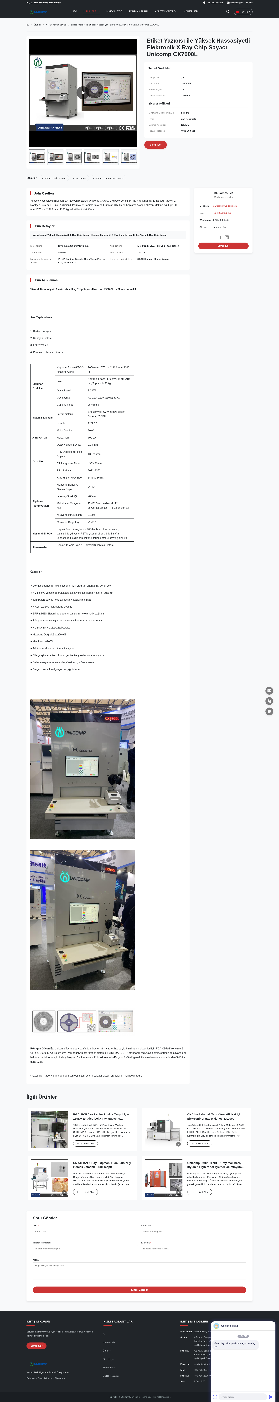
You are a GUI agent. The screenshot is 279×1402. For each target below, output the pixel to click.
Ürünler (37, 24)
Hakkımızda (114, 11)
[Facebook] (220, 237)
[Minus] (271, 1326)
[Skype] (269, 701)
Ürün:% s (90, 11)
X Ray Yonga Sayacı (56, 24)
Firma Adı (146, 1225)
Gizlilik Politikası (111, 1376)
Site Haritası (109, 1367)
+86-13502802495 (221, 213)
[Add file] (215, 1396)
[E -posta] (269, 691)
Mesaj (37, 1259)
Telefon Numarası (42, 1242)
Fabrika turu (138, 11)
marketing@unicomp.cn (241, 2)
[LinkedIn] (227, 237)
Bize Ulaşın (108, 1359)
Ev (75, 11)
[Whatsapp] (269, 711)
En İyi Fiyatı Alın (85, 1143)
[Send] (271, 1396)
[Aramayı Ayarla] (228, 12)
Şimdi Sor (223, 245)
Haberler (191, 11)
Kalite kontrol (166, 11)
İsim (36, 1225)
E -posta (146, 1242)
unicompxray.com (203, 1331)
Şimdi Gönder (139, 1289)
